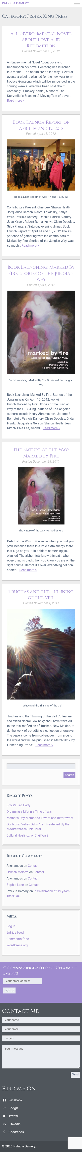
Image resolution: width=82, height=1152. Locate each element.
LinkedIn (14, 1124)
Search (69, 775)
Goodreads (16, 1132)
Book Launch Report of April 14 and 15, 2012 (41, 125)
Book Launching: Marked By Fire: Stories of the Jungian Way (41, 273)
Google (14, 1108)
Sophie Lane (15, 885)
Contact (33, 866)
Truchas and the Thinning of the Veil (41, 595)
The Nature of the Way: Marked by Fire (41, 453)
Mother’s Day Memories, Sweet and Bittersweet (40, 818)
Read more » (15, 100)
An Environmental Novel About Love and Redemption (41, 40)
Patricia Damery (15, 3)
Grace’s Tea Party (18, 805)
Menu (77, 3)
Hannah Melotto (17, 872)
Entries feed (15, 932)
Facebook (15, 1100)
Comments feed (18, 939)
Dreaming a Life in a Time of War (29, 811)
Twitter (13, 1116)
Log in (11, 926)
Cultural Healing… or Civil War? (27, 835)
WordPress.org (17, 945)
